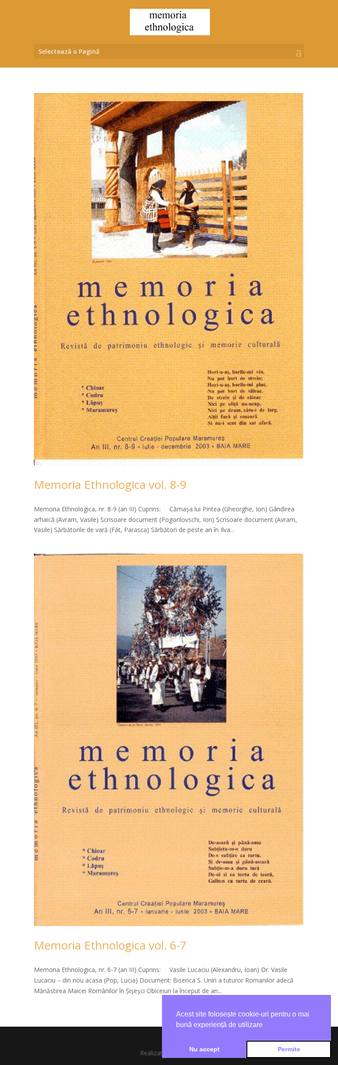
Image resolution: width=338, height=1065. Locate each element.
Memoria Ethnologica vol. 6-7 (110, 945)
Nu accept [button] (204, 1049)
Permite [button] (289, 1049)
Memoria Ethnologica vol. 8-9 (110, 484)
